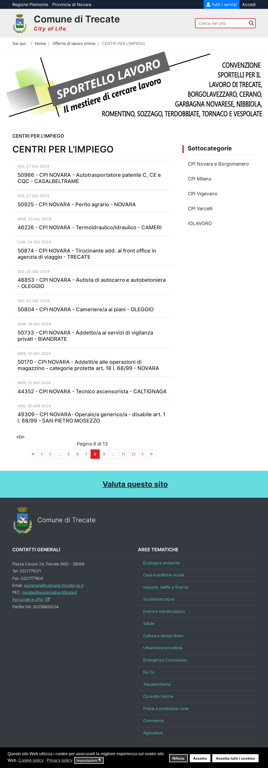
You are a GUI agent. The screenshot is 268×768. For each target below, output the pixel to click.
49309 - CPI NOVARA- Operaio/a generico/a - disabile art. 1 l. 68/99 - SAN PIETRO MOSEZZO (91, 417)
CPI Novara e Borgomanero (218, 164)
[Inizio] (33, 454)
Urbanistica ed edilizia (162, 647)
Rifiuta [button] (178, 758)
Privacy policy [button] (59, 760)
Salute (148, 623)
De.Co (149, 672)
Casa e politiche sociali (163, 574)
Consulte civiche (158, 696)
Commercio (153, 720)
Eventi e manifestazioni (164, 611)
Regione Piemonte (30, 4)
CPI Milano (199, 178)
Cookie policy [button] (31, 760)
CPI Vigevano (202, 193)
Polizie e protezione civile (166, 708)
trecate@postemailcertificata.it (49, 592)
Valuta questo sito (135, 484)
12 (134, 454)
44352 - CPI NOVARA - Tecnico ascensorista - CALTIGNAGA (92, 391)
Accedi (249, 4)
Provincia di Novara (71, 4)
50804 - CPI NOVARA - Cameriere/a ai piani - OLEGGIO (86, 309)
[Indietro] (42, 454)
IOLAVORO (200, 223)
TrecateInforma (157, 684)
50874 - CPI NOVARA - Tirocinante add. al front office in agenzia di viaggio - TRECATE (87, 254)
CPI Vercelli (200, 208)
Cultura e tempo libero (163, 635)
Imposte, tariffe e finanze (165, 587)
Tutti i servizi (224, 4)
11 (123, 454)
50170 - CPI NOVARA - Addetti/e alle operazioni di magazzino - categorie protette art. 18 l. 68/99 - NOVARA (88, 365)
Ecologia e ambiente (161, 562)
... (59, 454)
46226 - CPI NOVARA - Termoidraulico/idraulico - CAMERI (89, 227)
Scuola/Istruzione (159, 599)
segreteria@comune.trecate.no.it (53, 585)
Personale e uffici (27, 599)
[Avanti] (143, 454)
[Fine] (151, 454)
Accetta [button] (200, 758)
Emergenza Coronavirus (165, 660)
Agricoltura (153, 732)
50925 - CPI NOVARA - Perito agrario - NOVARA (77, 204)
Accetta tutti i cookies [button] (235, 758)
